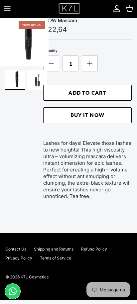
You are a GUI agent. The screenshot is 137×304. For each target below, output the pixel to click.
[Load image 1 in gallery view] (24, 42)
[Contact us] (13, 291)
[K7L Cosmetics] (68, 8)
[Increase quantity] (90, 63)
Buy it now (87, 115)
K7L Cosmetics (35, 276)
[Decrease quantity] (51, 63)
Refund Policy (94, 249)
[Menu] (7, 8)
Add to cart (87, 93)
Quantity (50, 50)
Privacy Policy (18, 257)
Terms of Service (55, 257)
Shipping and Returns (53, 249)
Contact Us (15, 249)
